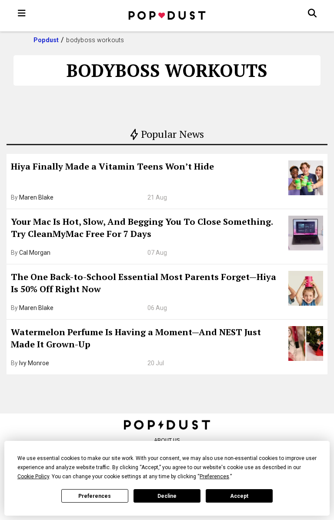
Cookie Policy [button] (33, 476)
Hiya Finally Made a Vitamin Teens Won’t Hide (112, 166)
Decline (167, 496)
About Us (167, 440)
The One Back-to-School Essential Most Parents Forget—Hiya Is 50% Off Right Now (143, 283)
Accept (239, 496)
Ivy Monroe (34, 363)
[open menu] (22, 13)
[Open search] (312, 13)
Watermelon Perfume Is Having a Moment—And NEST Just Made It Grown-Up (136, 338)
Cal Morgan (34, 252)
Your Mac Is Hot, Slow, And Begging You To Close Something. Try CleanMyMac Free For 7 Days (142, 228)
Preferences (94, 496)
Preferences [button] (214, 476)
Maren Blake (36, 197)
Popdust (46, 40)
